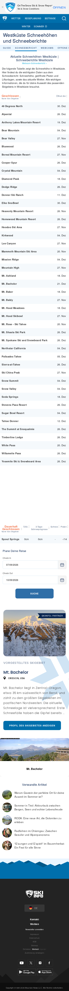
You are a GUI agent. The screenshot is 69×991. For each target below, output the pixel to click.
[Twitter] (30, 962)
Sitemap (34, 945)
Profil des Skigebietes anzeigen (32, 725)
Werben (34, 924)
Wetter (16, 18)
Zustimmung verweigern (34, 953)
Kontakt (34, 919)
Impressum (34, 934)
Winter (26, 26)
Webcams (47, 47)
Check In (7, 557)
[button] (64, 18)
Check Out (8, 573)
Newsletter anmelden (34, 929)
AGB (35, 941)
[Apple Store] (45, 971)
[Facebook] (49, 962)
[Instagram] (40, 962)
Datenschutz (34, 938)
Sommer (39, 26)
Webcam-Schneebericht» (34, 63)
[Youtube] (21, 962)
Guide (7, 47)
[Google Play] (27, 971)
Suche (34, 593)
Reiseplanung (33, 18)
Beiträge (50, 18)
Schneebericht (26, 47)
